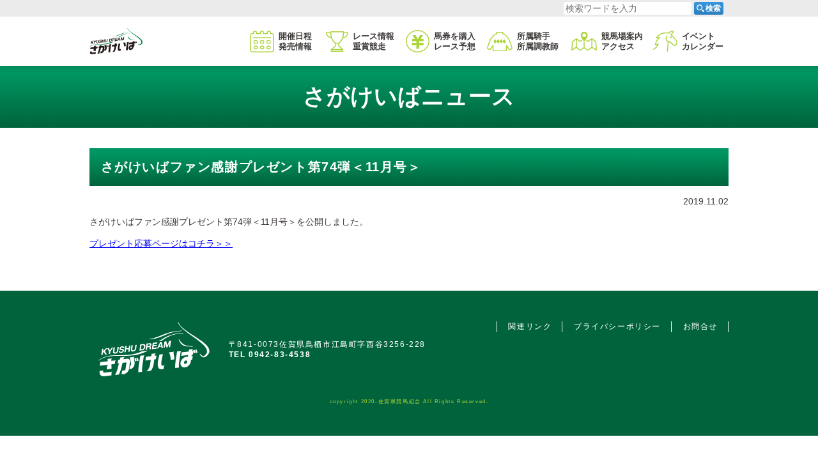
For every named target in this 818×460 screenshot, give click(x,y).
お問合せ (700, 326)
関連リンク (530, 326)
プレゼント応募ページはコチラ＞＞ (161, 243)
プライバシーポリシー (617, 326)
